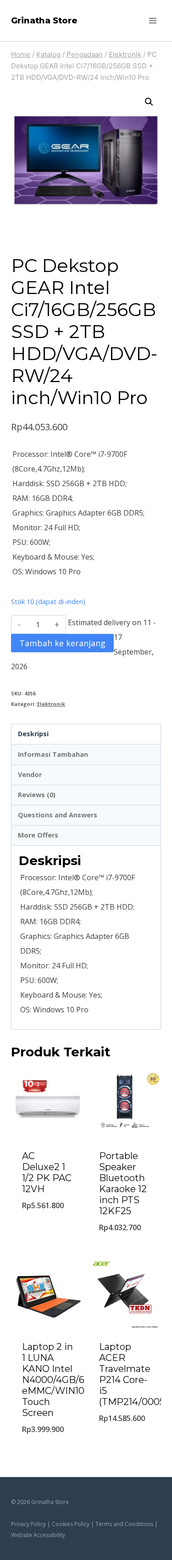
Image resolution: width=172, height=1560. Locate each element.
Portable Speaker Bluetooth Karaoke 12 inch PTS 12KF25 (123, 1183)
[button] (149, 102)
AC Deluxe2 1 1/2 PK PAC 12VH (47, 1172)
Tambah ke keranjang (62, 643)
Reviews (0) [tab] (36, 794)
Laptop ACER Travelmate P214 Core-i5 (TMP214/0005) (133, 1374)
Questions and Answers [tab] (57, 815)
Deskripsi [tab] (33, 733)
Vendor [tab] (30, 774)
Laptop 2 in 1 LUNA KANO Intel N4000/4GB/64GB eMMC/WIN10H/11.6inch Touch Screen (75, 1379)
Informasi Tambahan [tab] (53, 754)
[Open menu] (152, 20)
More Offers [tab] (38, 835)
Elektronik (51, 703)
